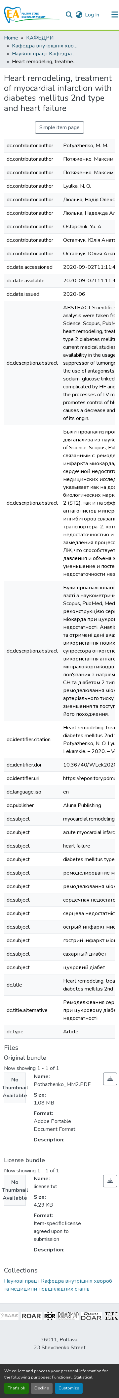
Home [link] (11, 38)
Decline (41, 1388)
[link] (110, 1079)
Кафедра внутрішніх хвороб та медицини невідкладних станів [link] (45, 45)
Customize (69, 1388)
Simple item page (59, 127)
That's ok (16, 1388)
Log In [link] (92, 14)
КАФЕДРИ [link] (40, 38)
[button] (32, 15)
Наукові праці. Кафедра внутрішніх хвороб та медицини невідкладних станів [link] (45, 53)
